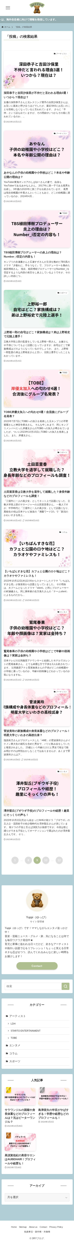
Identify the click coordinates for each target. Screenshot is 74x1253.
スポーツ (14, 1061)
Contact (37, 965)
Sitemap (23, 1227)
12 (59, 860)
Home (14, 1227)
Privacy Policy (56, 1227)
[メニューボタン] (8, 8)
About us (33, 1227)
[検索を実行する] (65, 986)
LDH (13, 1023)
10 (45, 860)
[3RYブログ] (37, 8)
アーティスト (17, 1016)
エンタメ (14, 1045)
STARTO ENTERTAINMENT (25, 1030)
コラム (13, 1053)
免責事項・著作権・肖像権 (37, 1231)
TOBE (14, 1038)
